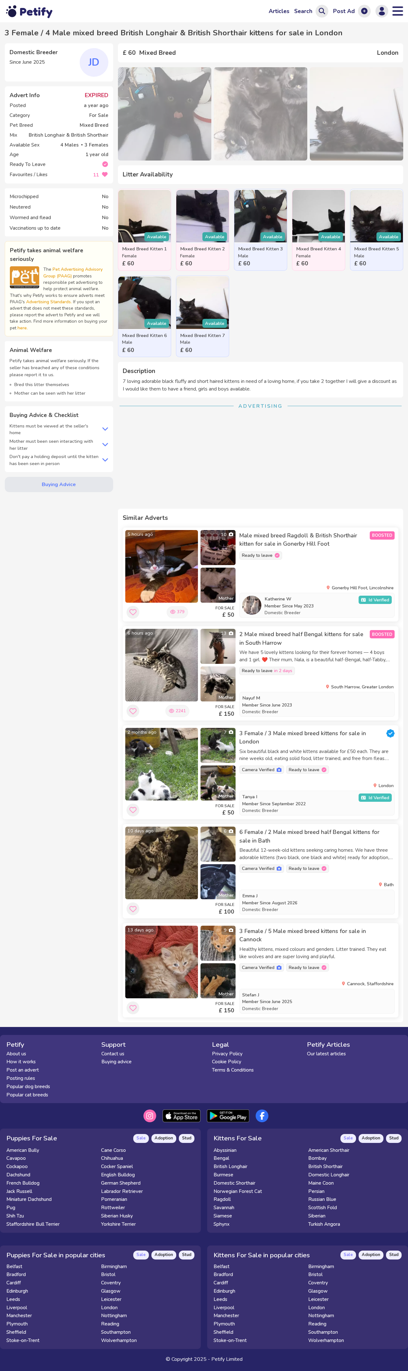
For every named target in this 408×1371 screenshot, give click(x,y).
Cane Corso (113, 1150)
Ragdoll (222, 1199)
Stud (186, 1138)
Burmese (223, 1175)
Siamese (223, 1216)
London (109, 1307)
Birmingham (114, 1266)
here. (23, 328)
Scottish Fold (322, 1207)
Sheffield (16, 1332)
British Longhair (230, 1166)
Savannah (224, 1207)
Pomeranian (114, 1199)
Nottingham (114, 1315)
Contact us (112, 1054)
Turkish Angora (324, 1224)
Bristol (108, 1274)
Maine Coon (321, 1183)
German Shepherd (121, 1183)
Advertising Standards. (49, 302)
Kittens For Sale (238, 1138)
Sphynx (221, 1224)
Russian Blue (322, 1199)
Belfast (14, 1266)
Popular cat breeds (27, 1095)
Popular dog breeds (28, 1086)
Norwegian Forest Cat (238, 1191)
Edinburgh (17, 1291)
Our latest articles (326, 1054)
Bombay (317, 1158)
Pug (10, 1207)
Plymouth (17, 1324)
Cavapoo (16, 1158)
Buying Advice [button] (59, 484)
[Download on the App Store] (181, 1115)
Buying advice (116, 1062)
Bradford (16, 1274)
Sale (141, 1138)
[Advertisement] (260, 459)
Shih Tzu (15, 1216)
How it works (21, 1062)
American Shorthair (328, 1150)
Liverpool (16, 1307)
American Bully (22, 1150)
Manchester (19, 1315)
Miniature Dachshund (29, 1199)
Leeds (13, 1299)
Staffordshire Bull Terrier (33, 1224)
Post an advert (22, 1070)
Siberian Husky (117, 1216)
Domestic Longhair (328, 1175)
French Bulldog (23, 1183)
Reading (110, 1324)
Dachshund (18, 1175)
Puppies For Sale (31, 1138)
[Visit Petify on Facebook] (262, 1115)
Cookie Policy (226, 1062)
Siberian (316, 1216)
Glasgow (110, 1291)
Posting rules (20, 1078)
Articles (279, 11)
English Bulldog (118, 1175)
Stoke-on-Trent (23, 1340)
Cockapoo (17, 1166)
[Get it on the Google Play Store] (228, 1115)
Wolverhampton (119, 1340)
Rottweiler (113, 1207)
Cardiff (13, 1283)
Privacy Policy (227, 1054)
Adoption (164, 1138)
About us (16, 1054)
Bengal (221, 1158)
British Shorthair (325, 1166)
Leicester (111, 1299)
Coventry (111, 1283)
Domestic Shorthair (234, 1183)
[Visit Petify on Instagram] (149, 1115)
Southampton (116, 1332)
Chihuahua (112, 1158)
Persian (316, 1191)
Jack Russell (19, 1191)
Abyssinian (225, 1150)
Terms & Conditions (233, 1070)
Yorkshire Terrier (118, 1224)
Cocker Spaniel (117, 1166)
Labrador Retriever (122, 1191)
